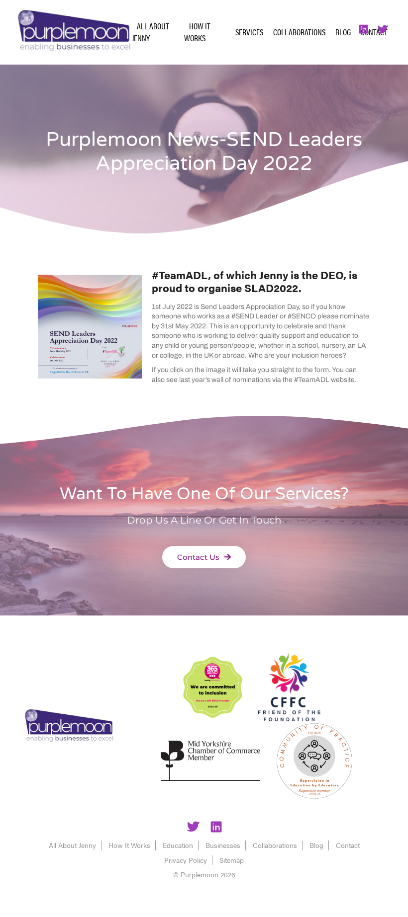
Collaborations (299, 32)
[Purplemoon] (68, 726)
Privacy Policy (185, 860)
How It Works (197, 32)
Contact (348, 845)
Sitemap (231, 860)
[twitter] (193, 828)
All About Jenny (150, 32)
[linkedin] (216, 828)
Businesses (222, 845)
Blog (343, 32)
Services (249, 32)
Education (178, 845)
